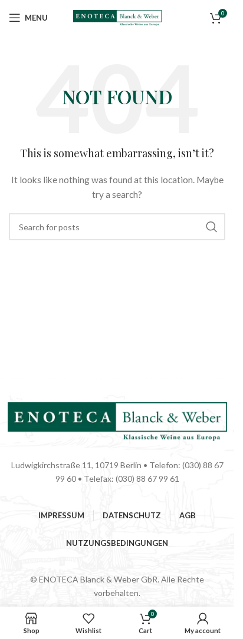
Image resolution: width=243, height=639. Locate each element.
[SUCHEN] (211, 226)
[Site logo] (117, 17)
